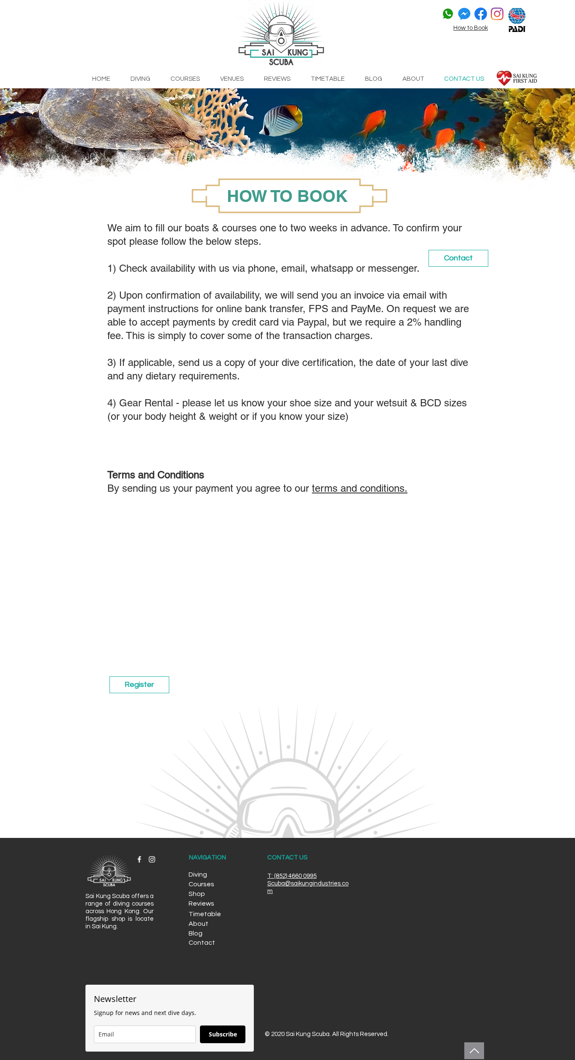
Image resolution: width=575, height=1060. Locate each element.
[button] (206, 875)
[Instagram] (497, 14)
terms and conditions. (359, 488)
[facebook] (480, 14)
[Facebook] (139, 859)
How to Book (470, 28)
